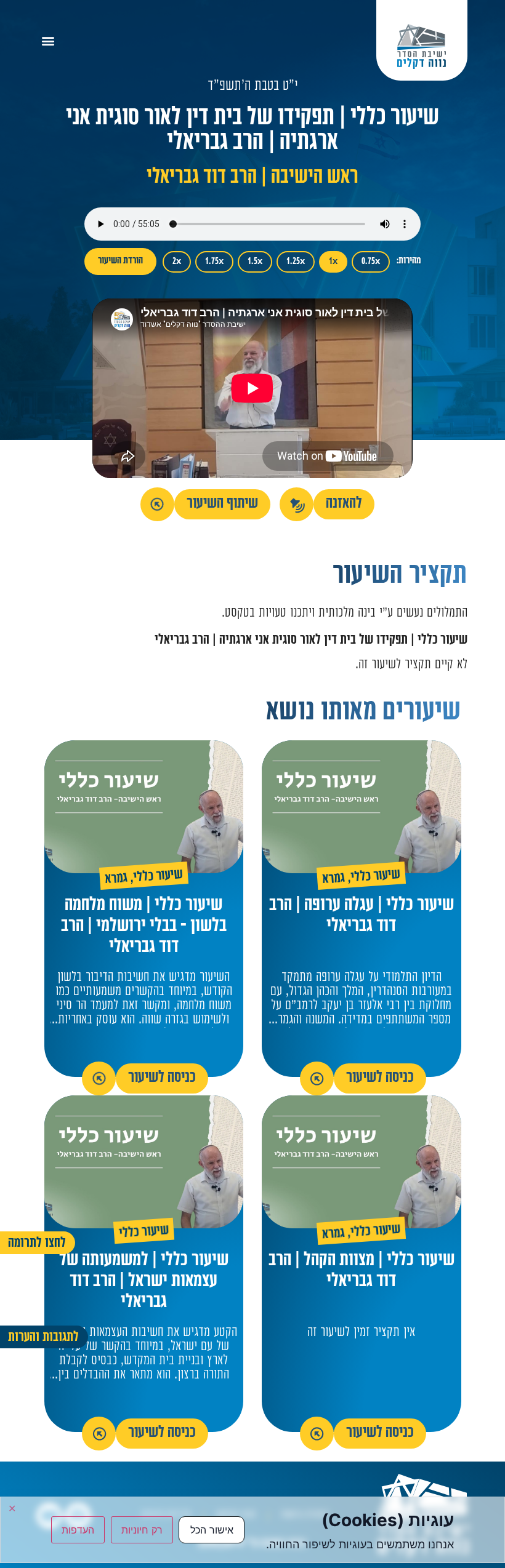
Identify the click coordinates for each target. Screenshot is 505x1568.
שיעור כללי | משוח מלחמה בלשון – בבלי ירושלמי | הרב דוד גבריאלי (144, 927)
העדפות (78, 1530)
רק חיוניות (142, 1530)
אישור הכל (211, 1530)
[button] (48, 40)
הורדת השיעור (120, 261)
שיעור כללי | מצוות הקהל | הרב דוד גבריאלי (361, 1271)
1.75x (214, 262)
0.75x (371, 262)
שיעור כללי (376, 876)
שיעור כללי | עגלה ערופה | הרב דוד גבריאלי (361, 916)
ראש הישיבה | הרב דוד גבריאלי (252, 178)
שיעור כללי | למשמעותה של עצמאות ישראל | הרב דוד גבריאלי (143, 1282)
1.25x (295, 262)
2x (176, 262)
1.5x (255, 262)
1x (333, 262)
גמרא (333, 879)
